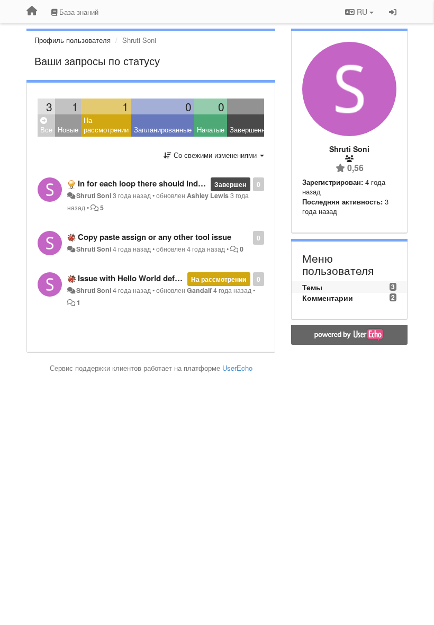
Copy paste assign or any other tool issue (154, 237)
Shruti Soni (93, 195)
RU (362, 11)
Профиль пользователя (72, 40)
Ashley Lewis (208, 195)
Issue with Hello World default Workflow (152, 278)
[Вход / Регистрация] (392, 12)
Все (46, 129)
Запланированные (163, 129)
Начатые (210, 129)
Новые (68, 129)
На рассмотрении (106, 125)
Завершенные (252, 129)
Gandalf (199, 290)
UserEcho (237, 368)
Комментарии (327, 297)
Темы (312, 287)
